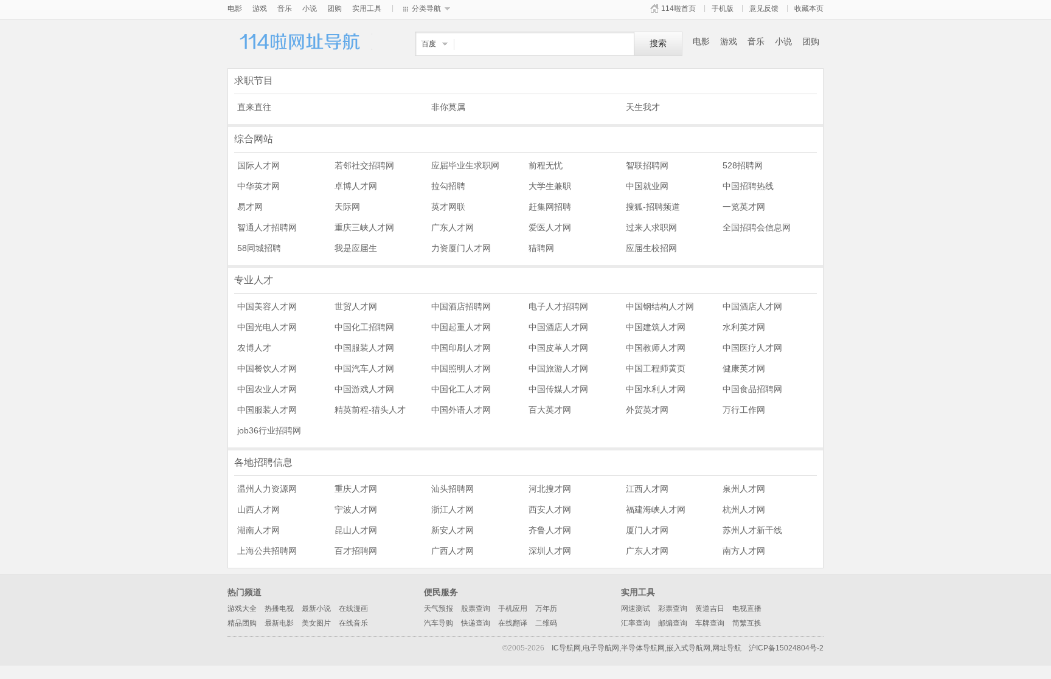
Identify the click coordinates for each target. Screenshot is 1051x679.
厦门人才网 (647, 530)
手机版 (723, 8)
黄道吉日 (709, 608)
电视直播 (746, 608)
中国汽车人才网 (364, 368)
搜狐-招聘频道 (653, 207)
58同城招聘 (259, 248)
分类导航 (426, 8)
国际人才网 (258, 165)
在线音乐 (353, 623)
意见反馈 (764, 8)
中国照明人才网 (461, 368)
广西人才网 (452, 551)
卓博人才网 (356, 186)
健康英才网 (744, 368)
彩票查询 (672, 608)
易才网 (250, 207)
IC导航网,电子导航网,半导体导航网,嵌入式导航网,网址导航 (646, 648)
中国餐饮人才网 (267, 368)
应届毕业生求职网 (465, 165)
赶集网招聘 (550, 207)
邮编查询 (672, 623)
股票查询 (475, 608)
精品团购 (242, 623)
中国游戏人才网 (364, 389)
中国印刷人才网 (461, 348)
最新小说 (316, 608)
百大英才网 (550, 410)
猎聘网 (541, 248)
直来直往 (254, 107)
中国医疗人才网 (752, 348)
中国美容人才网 (267, 306)
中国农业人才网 (267, 389)
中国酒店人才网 (752, 306)
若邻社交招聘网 (364, 165)
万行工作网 (744, 410)
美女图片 (316, 623)
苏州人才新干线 (752, 530)
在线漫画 (353, 608)
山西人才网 (258, 509)
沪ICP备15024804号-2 (786, 648)
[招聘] (300, 48)
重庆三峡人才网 (364, 227)
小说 (309, 8)
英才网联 (448, 207)
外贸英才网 (647, 410)
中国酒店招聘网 (461, 306)
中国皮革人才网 (558, 348)
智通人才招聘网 (267, 227)
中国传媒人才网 (558, 389)
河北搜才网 (550, 489)
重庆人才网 (356, 489)
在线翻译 (512, 623)
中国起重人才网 (461, 327)
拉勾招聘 (448, 186)
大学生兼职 (550, 186)
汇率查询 (635, 623)
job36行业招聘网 (269, 430)
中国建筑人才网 (655, 327)
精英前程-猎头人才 (370, 410)
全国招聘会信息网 (757, 227)
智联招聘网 (647, 165)
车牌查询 (709, 623)
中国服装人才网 (364, 348)
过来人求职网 (651, 227)
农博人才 (254, 348)
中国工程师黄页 (655, 368)
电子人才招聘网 (558, 306)
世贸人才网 (356, 306)
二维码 (546, 623)
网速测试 (635, 608)
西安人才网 (550, 509)
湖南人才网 (258, 530)
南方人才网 (744, 551)
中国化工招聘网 (364, 327)
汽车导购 (438, 623)
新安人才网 (452, 530)
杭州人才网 (744, 509)
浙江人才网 (452, 509)
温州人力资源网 (267, 489)
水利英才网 (744, 327)
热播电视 (279, 608)
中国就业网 (647, 186)
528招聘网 (743, 165)
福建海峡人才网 (655, 509)
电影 (234, 8)
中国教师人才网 (655, 348)
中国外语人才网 (461, 410)
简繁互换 (746, 623)
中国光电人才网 (267, 327)
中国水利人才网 (655, 389)
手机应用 (512, 608)
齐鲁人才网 (550, 530)
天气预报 (438, 608)
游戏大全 (242, 608)
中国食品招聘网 (752, 389)
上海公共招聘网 (267, 551)
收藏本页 (809, 8)
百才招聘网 (356, 551)
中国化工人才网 (461, 389)
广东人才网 (452, 227)
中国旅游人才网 (558, 368)
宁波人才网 (356, 509)
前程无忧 (546, 165)
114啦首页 (678, 8)
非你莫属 (448, 107)
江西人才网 (647, 489)
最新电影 (279, 623)
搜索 (658, 43)
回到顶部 (842, 616)
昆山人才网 (356, 530)
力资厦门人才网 (461, 248)
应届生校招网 (651, 248)
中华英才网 (258, 186)
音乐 (284, 8)
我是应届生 (356, 248)
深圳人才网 (550, 551)
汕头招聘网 (452, 489)
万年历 (546, 608)
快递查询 (475, 623)
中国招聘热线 (748, 186)
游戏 (259, 8)
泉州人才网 (744, 489)
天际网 (347, 207)
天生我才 (643, 107)
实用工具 (366, 8)
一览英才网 (744, 207)
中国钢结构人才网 (660, 306)
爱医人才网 (550, 227)
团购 (334, 8)
